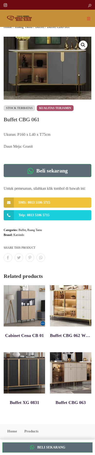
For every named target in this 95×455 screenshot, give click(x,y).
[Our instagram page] (5, 5)
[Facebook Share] (8, 257)
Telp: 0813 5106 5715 (34, 215)
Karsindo (18, 235)
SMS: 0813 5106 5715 (34, 202)
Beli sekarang (51, 171)
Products (31, 431)
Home (12, 431)
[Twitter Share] (19, 257)
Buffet (22, 230)
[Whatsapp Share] (41, 257)
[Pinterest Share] (30, 257)
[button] (83, 45)
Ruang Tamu (34, 230)
